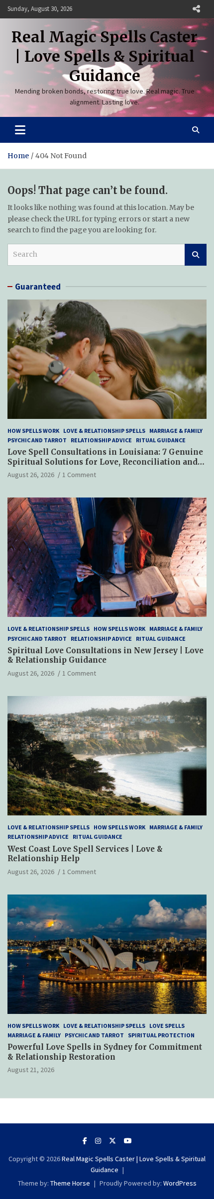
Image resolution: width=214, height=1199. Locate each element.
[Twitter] (112, 1140)
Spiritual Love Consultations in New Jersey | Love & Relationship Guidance (105, 655)
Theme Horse (70, 1183)
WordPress (180, 1183)
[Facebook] (85, 1140)
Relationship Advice (101, 440)
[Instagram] (98, 1140)
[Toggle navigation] (20, 130)
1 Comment (79, 474)
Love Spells (167, 1025)
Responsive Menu (196, 9)
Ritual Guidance (161, 440)
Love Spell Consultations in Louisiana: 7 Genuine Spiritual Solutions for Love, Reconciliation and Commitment (105, 461)
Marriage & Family (176, 430)
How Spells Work (33, 430)
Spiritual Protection (161, 1035)
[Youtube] (128, 1140)
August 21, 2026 (30, 1069)
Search (196, 255)
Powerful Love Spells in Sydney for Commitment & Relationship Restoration (104, 1052)
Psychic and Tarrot (37, 440)
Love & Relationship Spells (104, 430)
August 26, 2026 (30, 474)
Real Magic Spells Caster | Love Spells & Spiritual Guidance (104, 56)
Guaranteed (38, 286)
